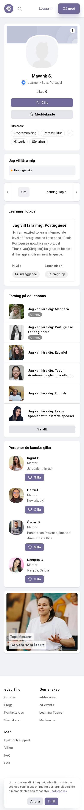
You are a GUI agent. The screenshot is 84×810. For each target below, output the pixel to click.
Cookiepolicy (58, 791)
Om (23, 192)
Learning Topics (56, 192)
